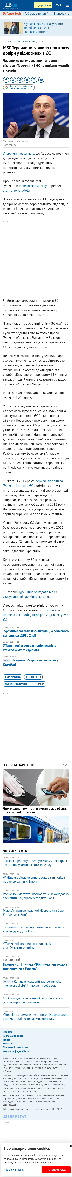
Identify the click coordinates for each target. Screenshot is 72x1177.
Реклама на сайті (13, 1035)
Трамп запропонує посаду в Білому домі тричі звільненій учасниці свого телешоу (35, 863)
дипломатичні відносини (24, 684)
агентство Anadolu (16, 190)
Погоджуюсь (56, 1169)
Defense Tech (12, 13)
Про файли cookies (14, 1169)
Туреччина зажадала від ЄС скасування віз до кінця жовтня (30, 594)
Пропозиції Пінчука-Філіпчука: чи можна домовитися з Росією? (35, 966)
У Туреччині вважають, (19, 153)
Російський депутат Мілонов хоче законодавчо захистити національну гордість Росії (36, 896)
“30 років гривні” (36, 13)
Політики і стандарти (15, 1047)
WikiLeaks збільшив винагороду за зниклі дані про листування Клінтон (35, 879)
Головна (7, 41)
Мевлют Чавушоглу (32, 186)
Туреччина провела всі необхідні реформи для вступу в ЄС (35, 615)
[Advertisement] (36, 260)
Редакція (8, 1043)
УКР (58, 5)
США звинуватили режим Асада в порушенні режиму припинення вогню (34, 1000)
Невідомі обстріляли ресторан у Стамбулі (30, 662)
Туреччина (13, 677)
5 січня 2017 (29, 41)
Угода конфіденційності (17, 1051)
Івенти (7, 1039)
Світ (17, 41)
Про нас (7, 1032)
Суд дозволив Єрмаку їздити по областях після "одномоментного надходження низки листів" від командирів (45, 32)
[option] (36, 27)
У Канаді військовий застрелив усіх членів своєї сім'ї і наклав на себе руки (31, 983)
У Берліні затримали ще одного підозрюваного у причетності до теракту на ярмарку (36, 1016)
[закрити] (71, 1146)
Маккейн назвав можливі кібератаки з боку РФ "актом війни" (33, 912)
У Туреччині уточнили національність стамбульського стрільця (29, 647)
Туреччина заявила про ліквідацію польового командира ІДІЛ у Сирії (36, 633)
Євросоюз (33, 677)
